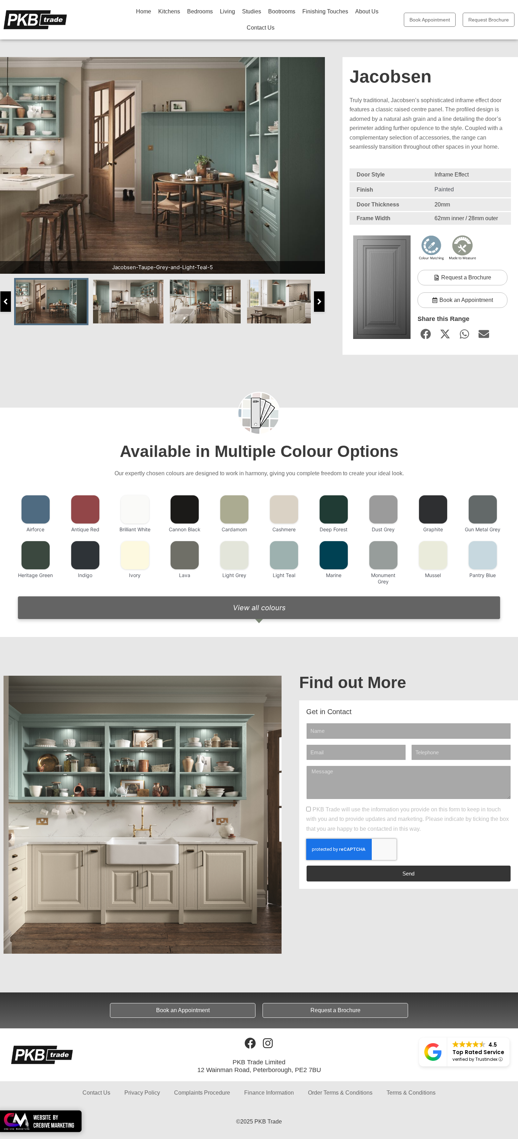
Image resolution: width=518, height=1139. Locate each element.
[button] (425, 334)
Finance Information (269, 1093)
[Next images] (319, 301)
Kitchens (169, 11)
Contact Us (261, 28)
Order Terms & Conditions (340, 1093)
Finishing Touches (325, 11)
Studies (251, 11)
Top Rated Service (478, 1052)
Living (227, 11)
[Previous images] (5, 301)
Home (143, 11)
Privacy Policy (142, 1093)
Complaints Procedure (202, 1093)
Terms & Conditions (411, 1093)
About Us (366, 11)
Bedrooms (200, 11)
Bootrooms (281, 11)
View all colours (259, 607)
